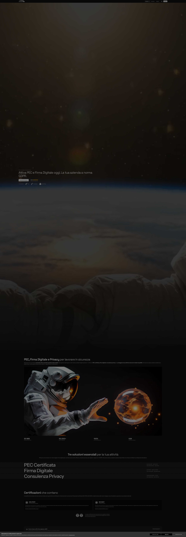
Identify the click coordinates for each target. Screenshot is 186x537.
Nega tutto (167, 534)
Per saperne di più (72, 535)
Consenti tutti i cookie (155, 534)
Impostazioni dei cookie (178, 534)
